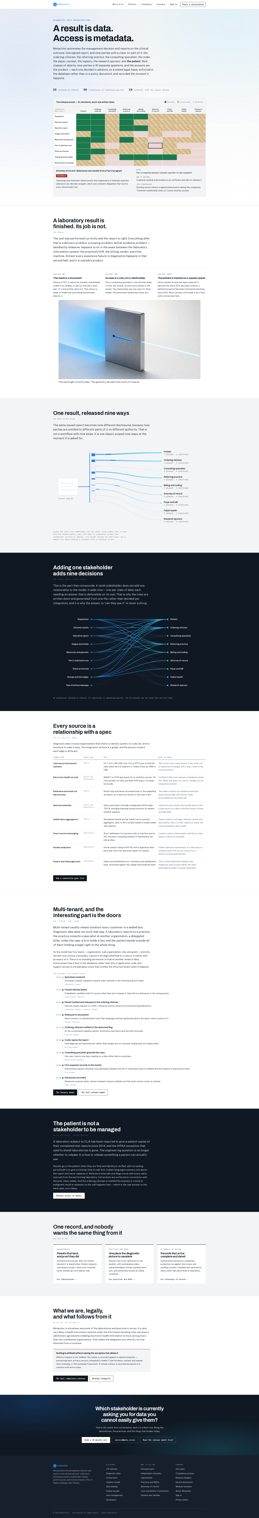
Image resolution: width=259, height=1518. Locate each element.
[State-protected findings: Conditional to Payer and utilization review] (170, 151)
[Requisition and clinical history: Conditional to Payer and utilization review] (170, 116)
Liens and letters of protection (155, 1491)
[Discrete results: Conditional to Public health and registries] (184, 122)
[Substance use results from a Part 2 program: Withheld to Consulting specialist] (112, 145)
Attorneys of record (150, 1486)
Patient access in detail (69, 1195)
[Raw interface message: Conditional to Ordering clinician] (98, 163)
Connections (111, 1478)
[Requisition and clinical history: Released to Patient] (83, 116)
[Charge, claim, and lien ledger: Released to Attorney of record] (155, 157)
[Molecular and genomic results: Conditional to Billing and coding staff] (141, 140)
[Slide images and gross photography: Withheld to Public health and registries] (184, 134)
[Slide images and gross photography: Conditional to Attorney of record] (155, 134)
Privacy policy (182, 1500)
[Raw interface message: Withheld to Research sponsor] (198, 163)
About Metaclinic (183, 1491)
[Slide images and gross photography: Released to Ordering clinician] (98, 134)
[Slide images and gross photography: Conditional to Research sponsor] (198, 134)
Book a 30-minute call (96, 1440)
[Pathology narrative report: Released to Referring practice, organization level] (126, 128)
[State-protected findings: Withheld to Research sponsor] (198, 151)
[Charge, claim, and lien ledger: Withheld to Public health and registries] (184, 157)
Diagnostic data (113, 1473)
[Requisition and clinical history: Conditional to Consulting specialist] (112, 116)
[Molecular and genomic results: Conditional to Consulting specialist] (112, 140)
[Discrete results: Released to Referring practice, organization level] (126, 122)
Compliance (146, 4)
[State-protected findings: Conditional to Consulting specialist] (112, 151)
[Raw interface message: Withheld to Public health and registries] (184, 163)
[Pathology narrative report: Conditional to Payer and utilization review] (170, 128)
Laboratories (146, 1478)
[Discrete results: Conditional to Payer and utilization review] (170, 122)
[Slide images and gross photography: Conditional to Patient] (83, 134)
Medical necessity (184, 1486)
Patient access (112, 1491)
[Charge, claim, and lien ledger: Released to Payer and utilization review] (170, 157)
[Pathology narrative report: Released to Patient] (83, 128)
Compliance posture (185, 1473)
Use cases (180, 1469)
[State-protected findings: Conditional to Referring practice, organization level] (126, 151)
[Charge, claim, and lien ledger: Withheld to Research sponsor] (198, 157)
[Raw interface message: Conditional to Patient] (83, 163)
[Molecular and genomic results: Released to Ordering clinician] (98, 140)
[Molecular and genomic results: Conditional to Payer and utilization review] (170, 140)
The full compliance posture (70, 1378)
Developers (111, 1500)
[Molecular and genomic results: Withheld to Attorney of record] (155, 140)
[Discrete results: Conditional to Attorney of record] (155, 122)
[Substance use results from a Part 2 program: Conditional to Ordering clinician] (98, 145)
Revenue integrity (101, 1378)
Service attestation (184, 1482)
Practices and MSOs (150, 1482)
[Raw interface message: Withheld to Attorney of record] (155, 163)
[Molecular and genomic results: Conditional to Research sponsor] (198, 140)
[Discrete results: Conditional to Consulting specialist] (112, 122)
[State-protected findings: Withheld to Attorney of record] (155, 151)
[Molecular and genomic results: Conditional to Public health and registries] (184, 140)
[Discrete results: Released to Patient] (83, 122)
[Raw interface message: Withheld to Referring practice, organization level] (126, 163)
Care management (114, 1495)
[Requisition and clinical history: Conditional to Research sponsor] (198, 116)
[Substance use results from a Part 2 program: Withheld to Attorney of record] (155, 145)
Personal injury (147, 1469)
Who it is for (118, 4)
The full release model (93, 1092)
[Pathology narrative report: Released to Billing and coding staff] (141, 128)
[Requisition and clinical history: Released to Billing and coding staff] (141, 116)
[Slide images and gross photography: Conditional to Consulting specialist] (112, 134)
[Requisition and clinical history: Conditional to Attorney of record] (155, 116)
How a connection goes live (70, 878)
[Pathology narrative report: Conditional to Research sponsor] (198, 128)
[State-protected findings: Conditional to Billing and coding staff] (141, 151)
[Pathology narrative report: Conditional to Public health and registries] (184, 128)
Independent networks (151, 1473)
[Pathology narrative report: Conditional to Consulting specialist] (112, 128)
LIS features (111, 1469)
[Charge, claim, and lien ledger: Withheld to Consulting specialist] (112, 157)
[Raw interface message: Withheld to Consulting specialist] (112, 163)
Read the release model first (158, 1440)
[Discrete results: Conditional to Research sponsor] (198, 122)
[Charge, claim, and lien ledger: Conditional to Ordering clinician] (98, 157)
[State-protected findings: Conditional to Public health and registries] (184, 151)
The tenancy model (65, 1092)
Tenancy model (113, 1482)
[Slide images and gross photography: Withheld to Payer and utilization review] (170, 134)
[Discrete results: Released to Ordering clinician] (98, 122)
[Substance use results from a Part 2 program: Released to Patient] (83, 145)
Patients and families (150, 1495)
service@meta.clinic (125, 1440)
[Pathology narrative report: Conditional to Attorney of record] (155, 128)
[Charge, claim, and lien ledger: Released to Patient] (83, 157)
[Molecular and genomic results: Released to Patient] (83, 140)
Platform (132, 4)
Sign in (173, 4)
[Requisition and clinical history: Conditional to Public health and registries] (184, 116)
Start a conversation (193, 4)
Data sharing (111, 1486)
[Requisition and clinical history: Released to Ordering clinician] (98, 116)
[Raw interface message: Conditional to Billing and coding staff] (141, 163)
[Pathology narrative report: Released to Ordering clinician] (98, 128)
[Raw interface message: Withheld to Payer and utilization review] (170, 163)
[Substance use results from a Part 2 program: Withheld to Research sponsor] (198, 145)
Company (160, 4)
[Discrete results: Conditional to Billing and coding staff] (141, 122)
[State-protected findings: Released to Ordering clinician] (98, 151)
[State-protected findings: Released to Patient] (83, 151)
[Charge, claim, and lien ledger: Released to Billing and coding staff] (141, 157)
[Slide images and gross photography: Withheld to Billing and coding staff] (141, 134)
